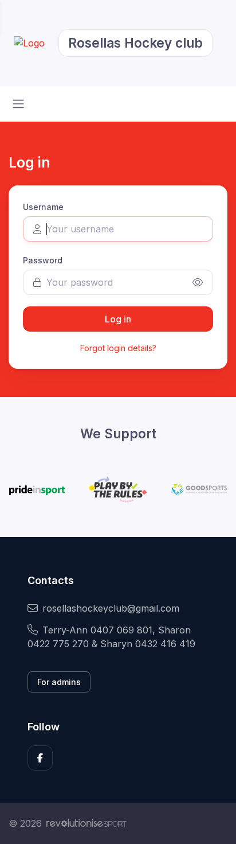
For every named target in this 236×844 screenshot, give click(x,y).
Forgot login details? (118, 348)
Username (43, 207)
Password (42, 260)
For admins (59, 682)
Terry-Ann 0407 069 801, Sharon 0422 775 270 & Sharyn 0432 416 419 (111, 636)
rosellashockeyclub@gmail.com (110, 608)
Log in (118, 319)
